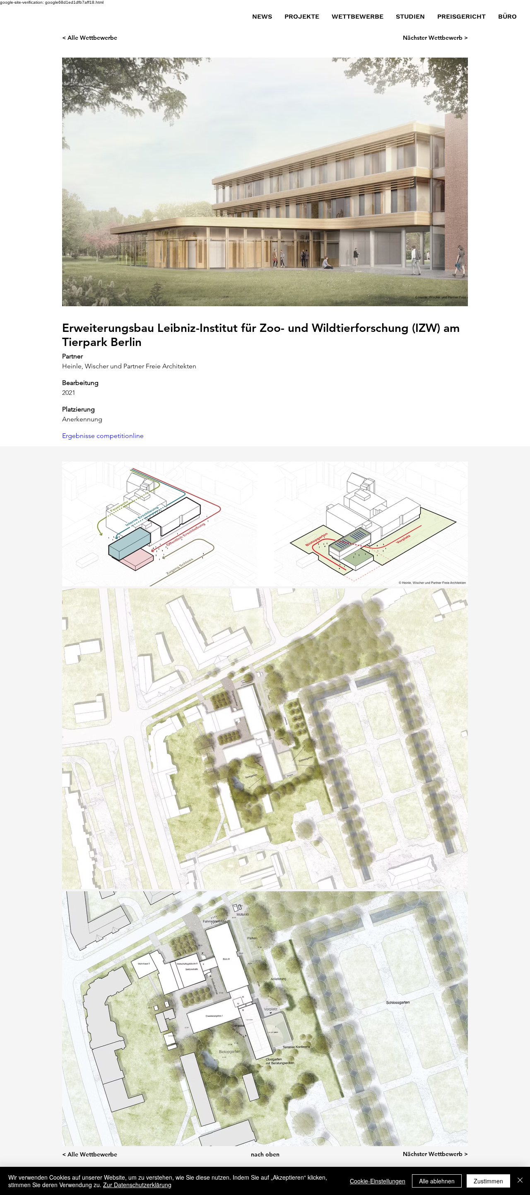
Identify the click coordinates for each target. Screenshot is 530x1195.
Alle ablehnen (437, 1181)
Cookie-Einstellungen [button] (377, 1181)
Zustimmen (488, 1181)
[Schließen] (520, 1180)
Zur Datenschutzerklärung (137, 1184)
